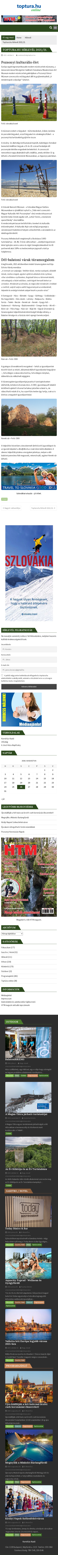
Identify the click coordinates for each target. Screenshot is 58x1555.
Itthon (4, 961)
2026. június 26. (12, 1232)
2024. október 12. (13, 1173)
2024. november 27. (14, 1118)
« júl (2, 799)
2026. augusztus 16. (14, 1467)
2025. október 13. (13, 1348)
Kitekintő (5, 966)
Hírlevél (4, 499)
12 (21, 778)
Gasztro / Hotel (7, 952)
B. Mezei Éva (25, 1232)
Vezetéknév (6, 644)
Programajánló (7, 976)
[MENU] (55, 28)
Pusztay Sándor (26, 1287)
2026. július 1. (11, 1063)
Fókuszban (5, 947)
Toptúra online (7, 981)
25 (13, 787)
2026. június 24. (12, 1287)
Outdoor (4, 971)
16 (53, 778)
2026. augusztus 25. (14, 1411)
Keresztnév (6, 655)
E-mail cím (5, 665)
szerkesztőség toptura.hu (26, 55)
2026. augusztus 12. (14, 1522)
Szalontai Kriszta (29, 1118)
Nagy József (23, 1063)
